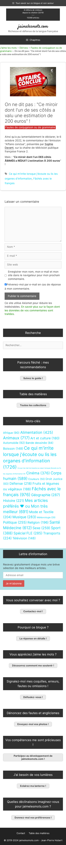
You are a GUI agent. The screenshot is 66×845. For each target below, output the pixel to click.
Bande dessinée (39, 442)
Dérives (23, 47)
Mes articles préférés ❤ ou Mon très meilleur (25, 506)
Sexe (41, 528)
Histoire (13, 501)
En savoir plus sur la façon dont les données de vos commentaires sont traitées (32, 310)
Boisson (13, 448)
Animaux (16, 437)
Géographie (45, 495)
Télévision (24, 538)
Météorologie (46, 517)
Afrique (11, 433)
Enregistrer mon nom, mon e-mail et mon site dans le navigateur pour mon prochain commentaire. (34, 275)
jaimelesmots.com (33, 26)
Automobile (14, 443)
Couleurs (36, 479)
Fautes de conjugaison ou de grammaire (30, 127)
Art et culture (45, 438)
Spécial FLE (28, 533)
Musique (24, 517)
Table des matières (39, 833)
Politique (15, 522)
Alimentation (36, 432)
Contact (21, 833)
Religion (38, 522)
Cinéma (38, 473)
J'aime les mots (8, 47)
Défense (21, 483)
